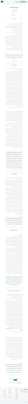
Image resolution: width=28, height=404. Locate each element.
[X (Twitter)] (25, 394)
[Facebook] (27, 394)
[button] (16, 4)
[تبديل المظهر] (4, 1)
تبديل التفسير (14, 11)
